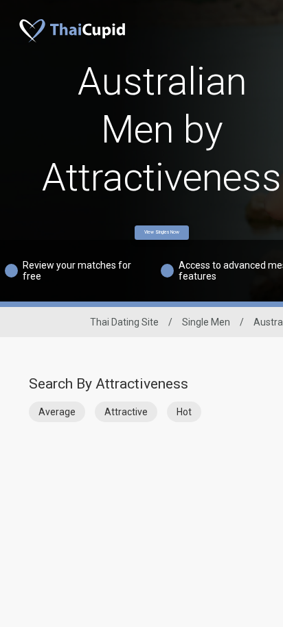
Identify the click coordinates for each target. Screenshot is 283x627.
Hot (184, 411)
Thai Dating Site (124, 322)
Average (57, 411)
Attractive (126, 411)
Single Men (206, 322)
